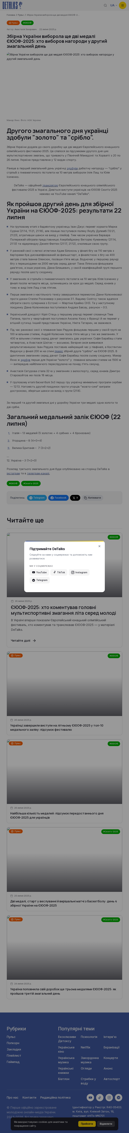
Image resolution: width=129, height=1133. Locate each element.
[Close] (99, 546)
